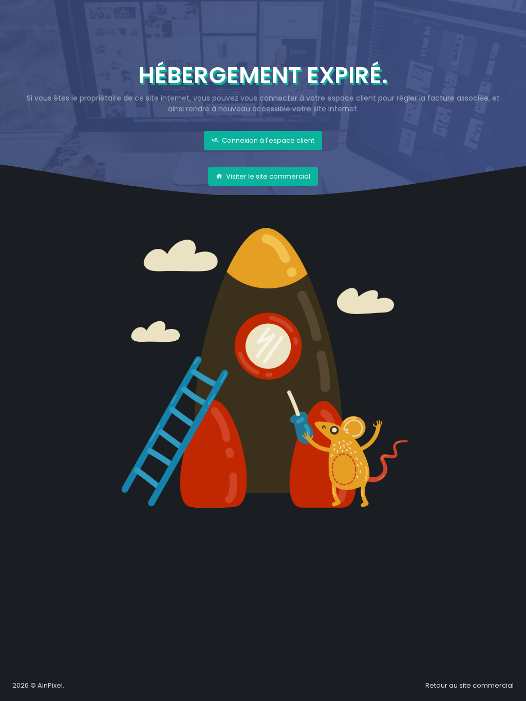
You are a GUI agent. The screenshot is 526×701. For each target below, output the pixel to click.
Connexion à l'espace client (267, 140)
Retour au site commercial (469, 685)
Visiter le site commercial (267, 176)
